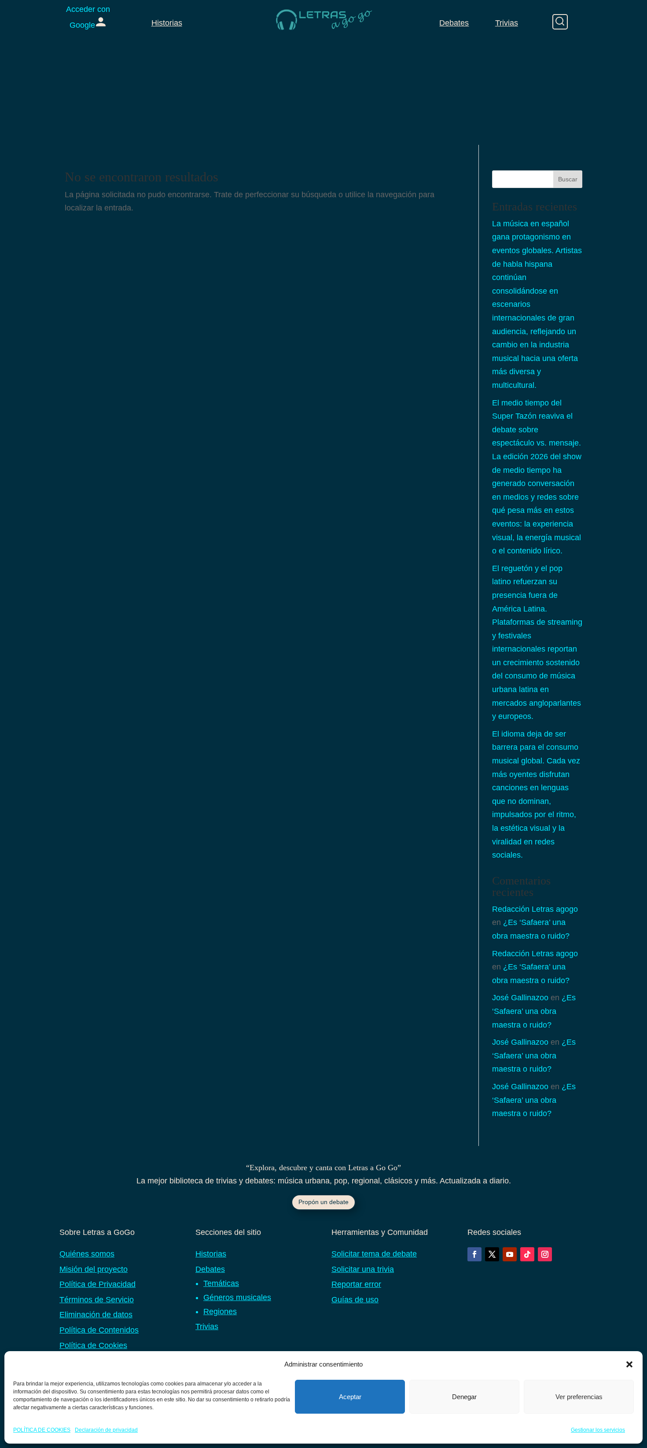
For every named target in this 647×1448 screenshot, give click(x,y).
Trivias (506, 22)
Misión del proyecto (93, 1269)
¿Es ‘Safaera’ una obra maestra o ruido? (534, 1011)
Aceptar (350, 1396)
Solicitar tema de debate (374, 1253)
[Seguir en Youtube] (510, 1254)
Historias (166, 22)
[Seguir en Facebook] (474, 1254)
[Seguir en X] (492, 1254)
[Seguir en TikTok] (527, 1254)
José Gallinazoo (520, 997)
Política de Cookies (93, 1345)
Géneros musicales (237, 1297)
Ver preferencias (579, 1396)
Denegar (464, 1396)
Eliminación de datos (95, 1314)
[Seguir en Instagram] (545, 1254)
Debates (454, 22)
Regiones (220, 1311)
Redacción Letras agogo (535, 909)
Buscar (567, 179)
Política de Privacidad (97, 1284)
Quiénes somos (86, 1253)
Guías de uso (355, 1299)
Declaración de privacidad (106, 1430)
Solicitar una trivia (362, 1269)
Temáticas (221, 1283)
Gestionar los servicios (598, 1430)
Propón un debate (323, 1201)
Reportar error (356, 1284)
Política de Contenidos (99, 1330)
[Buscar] (560, 21)
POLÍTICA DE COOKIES (41, 1430)
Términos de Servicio (96, 1299)
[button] (629, 1364)
